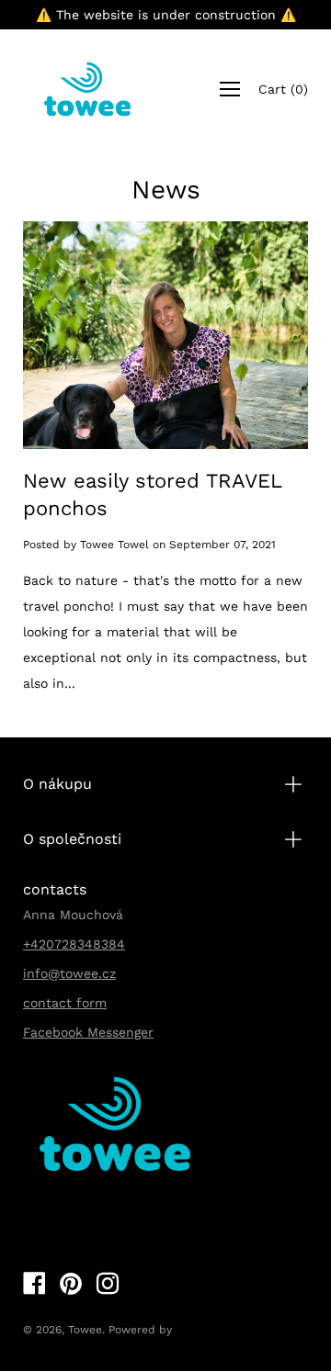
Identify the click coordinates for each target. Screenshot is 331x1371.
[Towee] (87, 89)
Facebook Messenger (88, 1032)
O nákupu (57, 783)
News (165, 189)
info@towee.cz (69, 973)
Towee (85, 1329)
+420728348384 (74, 944)
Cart (283, 89)
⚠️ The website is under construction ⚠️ (166, 14)
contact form (65, 1002)
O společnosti (72, 839)
